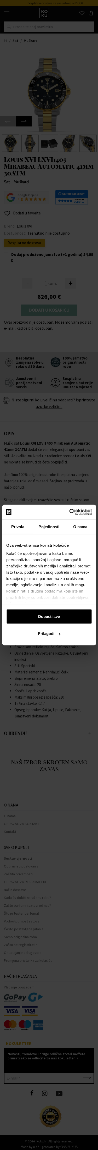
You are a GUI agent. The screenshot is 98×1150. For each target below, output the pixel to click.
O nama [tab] (80, 526)
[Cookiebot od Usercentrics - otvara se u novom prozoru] (70, 512)
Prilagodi (46, 633)
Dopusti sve (49, 616)
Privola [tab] (17, 526)
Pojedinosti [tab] (48, 526)
